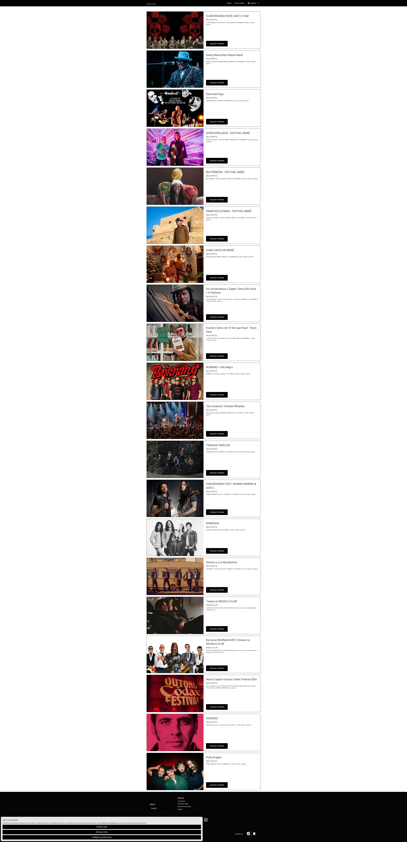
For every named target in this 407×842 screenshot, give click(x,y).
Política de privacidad (184, 806)
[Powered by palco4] (254, 834)
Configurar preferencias (102, 837)
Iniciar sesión (239, 3)
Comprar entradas (216, 44)
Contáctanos (181, 801)
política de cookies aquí (109, 823)
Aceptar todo (101, 827)
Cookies (180, 809)
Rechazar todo (102, 832)
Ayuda (229, 3)
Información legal (183, 804)
